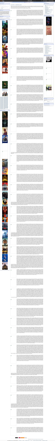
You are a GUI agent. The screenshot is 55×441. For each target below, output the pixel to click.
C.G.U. (31, 440)
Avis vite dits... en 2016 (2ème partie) (4, 104)
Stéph (11, 440)
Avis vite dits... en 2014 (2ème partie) (4, 106)
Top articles (20, 440)
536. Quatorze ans (47, 8)
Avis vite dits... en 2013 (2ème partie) (4, 107)
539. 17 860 (46, 6)
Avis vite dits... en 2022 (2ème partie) (4, 98)
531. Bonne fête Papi (47, 13)
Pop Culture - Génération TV (48, 51)
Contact (23, 440)
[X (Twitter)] (29, 0)
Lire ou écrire (46, 45)
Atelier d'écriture (46, 52)
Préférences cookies (44, 440)
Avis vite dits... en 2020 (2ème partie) (4, 100)
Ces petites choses (47, 47)
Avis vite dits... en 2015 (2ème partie (4, 105)
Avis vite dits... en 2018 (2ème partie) (4, 102)
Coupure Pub (46, 53)
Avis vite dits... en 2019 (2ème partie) (4, 101)
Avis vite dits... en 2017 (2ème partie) (4, 103)
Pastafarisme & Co (47, 50)
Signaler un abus (27, 440)
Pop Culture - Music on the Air (48, 48)
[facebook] (28, 0)
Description (2, 6)
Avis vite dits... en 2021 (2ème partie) (4, 99)
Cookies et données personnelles (37, 440)
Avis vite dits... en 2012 (2, 108)
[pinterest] (31, 0)
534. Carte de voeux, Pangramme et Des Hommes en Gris (49, 10)
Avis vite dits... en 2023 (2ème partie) (4, 97)
